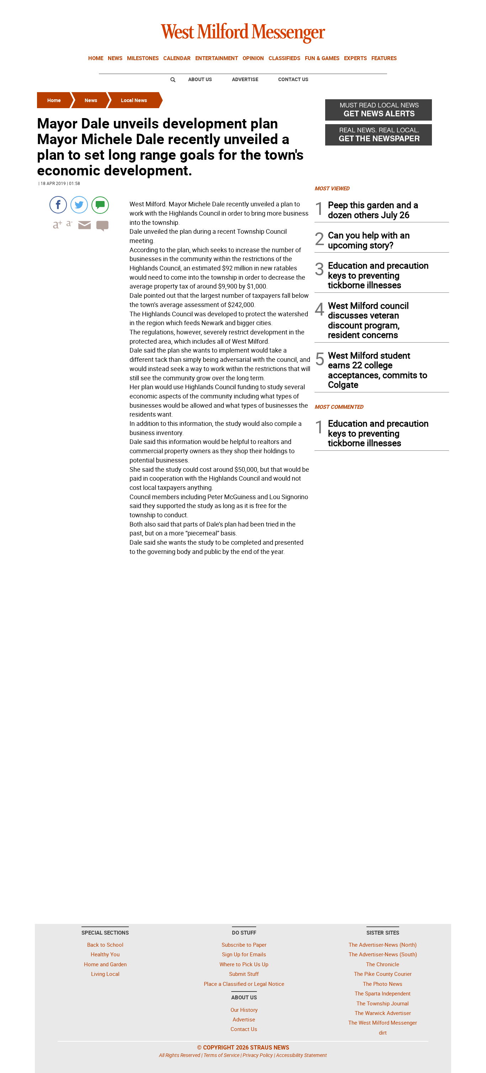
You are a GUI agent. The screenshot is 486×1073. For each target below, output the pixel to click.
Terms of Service (221, 1055)
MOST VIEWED (332, 188)
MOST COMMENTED (339, 406)
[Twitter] (79, 204)
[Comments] (100, 204)
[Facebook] (58, 204)
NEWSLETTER (391, 8)
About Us (200, 79)
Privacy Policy (258, 1055)
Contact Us (293, 79)
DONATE (432, 8)
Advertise (245, 79)
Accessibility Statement (301, 1055)
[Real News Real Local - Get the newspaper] (382, 136)
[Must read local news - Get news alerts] (382, 111)
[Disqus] (173, 649)
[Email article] (82, 231)
